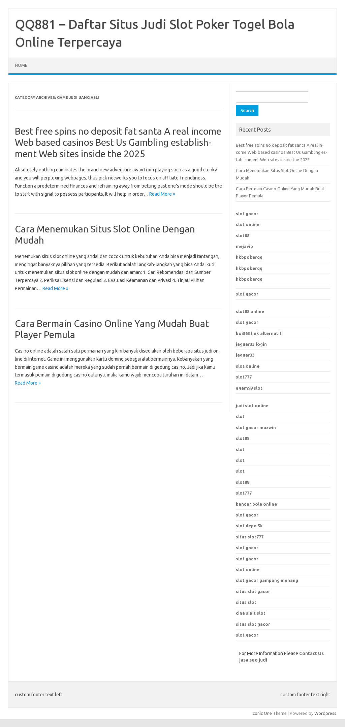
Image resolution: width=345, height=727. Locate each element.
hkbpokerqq (249, 257)
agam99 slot (249, 388)
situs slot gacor (253, 591)
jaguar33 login (251, 344)
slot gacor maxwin (256, 427)
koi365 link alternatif (259, 333)
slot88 (242, 235)
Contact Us (311, 653)
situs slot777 (249, 536)
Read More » (162, 194)
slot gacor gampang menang (267, 580)
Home (21, 65)
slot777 (244, 376)
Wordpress (325, 713)
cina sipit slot (250, 613)
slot (240, 416)
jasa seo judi (253, 660)
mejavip (244, 246)
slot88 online (250, 311)
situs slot (246, 602)
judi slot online (252, 405)
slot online (247, 224)
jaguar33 (245, 355)
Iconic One (262, 713)
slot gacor (247, 213)
